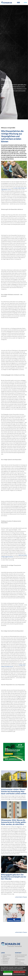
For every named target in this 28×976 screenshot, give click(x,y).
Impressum (5, 963)
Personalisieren (7, 974)
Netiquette (5, 961)
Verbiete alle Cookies (19, 972)
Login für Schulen (7, 955)
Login (25, 2)
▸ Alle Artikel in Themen (21, 897)
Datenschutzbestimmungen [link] (19, 974)
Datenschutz (6, 959)
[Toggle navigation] (18, 2)
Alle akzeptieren (8, 972)
